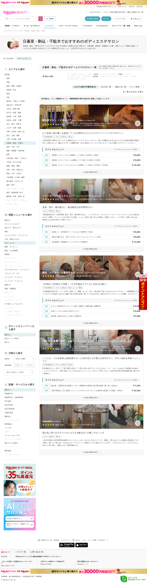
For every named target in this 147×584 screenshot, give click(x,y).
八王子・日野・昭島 (13, 128)
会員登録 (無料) (92, 19)
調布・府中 (10, 185)
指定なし (8, 220)
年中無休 (8, 401)
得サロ (7, 342)
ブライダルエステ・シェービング (17, 269)
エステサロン (49, 26)
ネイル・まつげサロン (32, 26)
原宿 (8, 93)
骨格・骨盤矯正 (10, 289)
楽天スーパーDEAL (12, 338)
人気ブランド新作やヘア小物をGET (52, 561)
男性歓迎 (8, 451)
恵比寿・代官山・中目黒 (15, 101)
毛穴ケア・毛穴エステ (13, 228)
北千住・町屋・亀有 (13, 113)
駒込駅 (96, 74)
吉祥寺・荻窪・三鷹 (13, 120)
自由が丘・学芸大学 (13, 105)
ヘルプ (105, 12)
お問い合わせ (75, 540)
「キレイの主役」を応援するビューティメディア (17, 562)
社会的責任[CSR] (28, 576)
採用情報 (39, 576)
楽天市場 (139, 6)
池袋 (8, 82)
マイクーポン (121, 19)
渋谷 (8, 97)
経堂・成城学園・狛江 (14, 192)
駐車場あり (9, 424)
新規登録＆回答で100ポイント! (106, 6)
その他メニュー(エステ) (13, 304)
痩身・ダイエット (11, 247)
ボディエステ (18, 31)
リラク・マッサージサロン (68, 26)
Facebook (101, 540)
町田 (8, 154)
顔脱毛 (7, 254)
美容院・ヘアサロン (12, 26)
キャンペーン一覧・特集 (121, 26)
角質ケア (8, 285)
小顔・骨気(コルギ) (12, 239)
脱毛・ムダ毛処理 (11, 250)
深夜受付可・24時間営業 (14, 397)
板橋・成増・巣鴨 (13, 166)
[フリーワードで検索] (40, 18)
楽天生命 (131, 6)
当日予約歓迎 (10, 409)
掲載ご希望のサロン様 (135, 12)
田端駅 (120, 74)
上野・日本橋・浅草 (13, 139)
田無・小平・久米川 (13, 173)
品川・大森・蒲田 (13, 135)
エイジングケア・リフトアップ (16, 235)
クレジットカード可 (12, 435)
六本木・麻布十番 (13, 109)
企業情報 (4, 576)
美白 (6, 231)
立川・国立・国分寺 (13, 124)
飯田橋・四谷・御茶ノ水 (15, 196)
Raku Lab (138, 26)
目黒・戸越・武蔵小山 (14, 170)
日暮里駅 (95, 76)
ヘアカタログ (87, 26)
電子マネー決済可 (11, 443)
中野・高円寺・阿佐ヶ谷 (15, 132)
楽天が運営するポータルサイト (87, 561)
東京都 (27, 31)
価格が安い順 (120, 87)
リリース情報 (92, 540)
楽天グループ (122, 6)
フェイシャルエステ (12, 224)
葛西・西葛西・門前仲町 (15, 151)
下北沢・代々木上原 (13, 162)
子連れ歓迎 (9, 413)
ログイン (106, 19)
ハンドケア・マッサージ (14, 281)
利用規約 (56, 540)
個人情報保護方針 (15, 576)
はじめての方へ (95, 12)
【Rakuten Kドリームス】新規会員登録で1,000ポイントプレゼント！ (38, 556)
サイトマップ (65, 540)
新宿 (8, 78)
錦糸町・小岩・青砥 (13, 116)
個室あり (8, 416)
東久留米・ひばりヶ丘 (14, 181)
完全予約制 (9, 405)
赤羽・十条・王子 (13, 147)
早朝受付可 (9, 393)
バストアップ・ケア (12, 273)
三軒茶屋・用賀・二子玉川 (16, 158)
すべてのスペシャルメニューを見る (125, 149)
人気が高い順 (105, 87)
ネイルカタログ (102, 26)
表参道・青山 (11, 90)
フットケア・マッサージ (14, 277)
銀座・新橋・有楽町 (13, 86)
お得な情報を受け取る (117, 12)
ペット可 (8, 428)
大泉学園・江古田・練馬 (15, 177)
